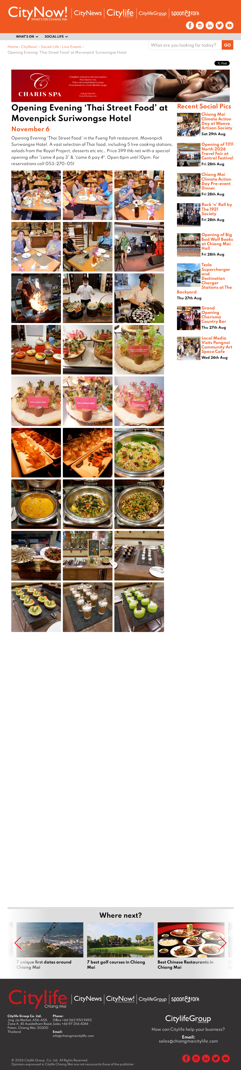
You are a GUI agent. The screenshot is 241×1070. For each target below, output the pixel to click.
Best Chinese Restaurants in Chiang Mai (191, 948)
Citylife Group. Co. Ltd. (41, 1060)
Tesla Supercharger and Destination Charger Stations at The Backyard (204, 278)
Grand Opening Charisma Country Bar (213, 314)
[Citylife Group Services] (152, 13)
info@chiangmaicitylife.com (73, 1036)
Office (72, 1020)
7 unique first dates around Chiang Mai (49, 948)
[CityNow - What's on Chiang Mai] (120, 999)
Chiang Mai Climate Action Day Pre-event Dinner (216, 181)
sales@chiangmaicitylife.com (188, 1039)
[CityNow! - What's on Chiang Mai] (38, 13)
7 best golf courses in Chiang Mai (120, 948)
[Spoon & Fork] (185, 13)
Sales (70, 1024)
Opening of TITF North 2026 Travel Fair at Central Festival (217, 151)
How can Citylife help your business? (188, 1029)
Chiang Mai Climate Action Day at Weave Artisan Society (216, 120)
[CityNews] (87, 13)
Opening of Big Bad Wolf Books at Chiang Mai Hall (217, 241)
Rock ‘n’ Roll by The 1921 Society (216, 208)
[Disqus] (92, 710)
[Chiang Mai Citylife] (120, 13)
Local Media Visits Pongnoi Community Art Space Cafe (216, 344)
